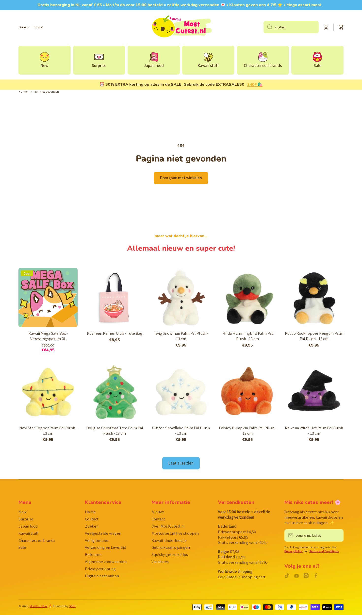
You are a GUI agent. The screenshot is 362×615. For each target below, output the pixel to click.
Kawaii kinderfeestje (169, 540)
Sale (22, 547)
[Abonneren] (337, 535)
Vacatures (160, 561)
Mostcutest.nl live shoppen (175, 533)
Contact (92, 519)
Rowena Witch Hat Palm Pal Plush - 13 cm (314, 430)
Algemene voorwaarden (106, 561)
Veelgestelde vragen (103, 533)
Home (22, 92)
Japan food (28, 526)
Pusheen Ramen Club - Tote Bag (114, 333)
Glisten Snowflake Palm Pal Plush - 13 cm (181, 430)
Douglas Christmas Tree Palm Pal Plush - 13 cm (114, 430)
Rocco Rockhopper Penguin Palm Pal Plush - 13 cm (314, 336)
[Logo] (181, 27)
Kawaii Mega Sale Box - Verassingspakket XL (48, 336)
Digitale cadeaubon (102, 576)
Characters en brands (36, 540)
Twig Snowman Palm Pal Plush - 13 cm (181, 336)
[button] (341, 27)
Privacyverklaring (100, 568)
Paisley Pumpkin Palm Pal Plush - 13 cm (247, 430)
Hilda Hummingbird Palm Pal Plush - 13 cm (247, 336)
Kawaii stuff (28, 533)
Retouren (93, 554)
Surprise (25, 519)
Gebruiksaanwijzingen (170, 547)
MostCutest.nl (39, 606)
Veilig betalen (97, 540)
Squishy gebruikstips (169, 554)
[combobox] (291, 27)
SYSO (72, 606)
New (22, 512)
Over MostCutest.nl (168, 526)
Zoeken (92, 526)
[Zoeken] (267, 27)
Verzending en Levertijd (105, 547)
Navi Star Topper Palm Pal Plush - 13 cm (48, 430)
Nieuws (158, 512)
